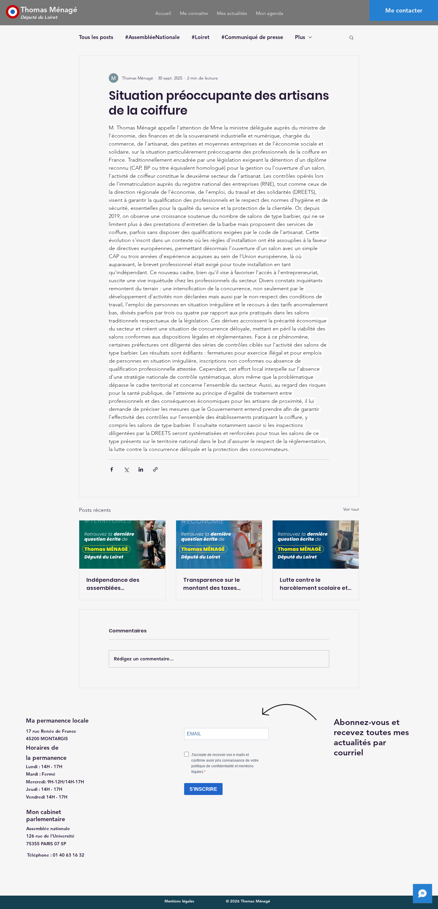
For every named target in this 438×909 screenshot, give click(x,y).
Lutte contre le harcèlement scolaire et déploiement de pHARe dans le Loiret (314, 584)
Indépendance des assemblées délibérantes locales (115, 584)
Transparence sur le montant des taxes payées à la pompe (211, 584)
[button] (351, 37)
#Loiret (200, 37)
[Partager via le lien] (155, 469)
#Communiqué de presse (252, 37)
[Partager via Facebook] (111, 469)
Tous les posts (96, 37)
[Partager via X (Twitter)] (126, 469)
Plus (300, 37)
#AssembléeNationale (152, 37)
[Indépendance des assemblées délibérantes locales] (122, 544)
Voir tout (351, 509)
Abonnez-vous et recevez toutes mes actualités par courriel (371, 737)
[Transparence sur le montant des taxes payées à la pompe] (219, 544)
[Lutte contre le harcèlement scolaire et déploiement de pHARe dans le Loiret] (316, 544)
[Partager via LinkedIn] (141, 469)
